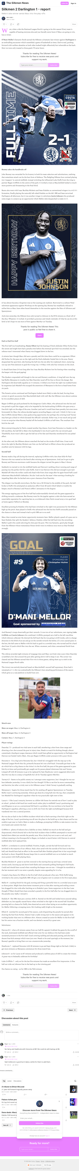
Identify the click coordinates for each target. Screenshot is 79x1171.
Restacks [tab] (15, 1025)
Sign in (73, 3)
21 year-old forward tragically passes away (17, 1089)
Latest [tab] (9, 1081)
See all (5, 1125)
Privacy (38, 1161)
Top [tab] (4, 1081)
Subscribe (64, 3)
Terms (42, 1161)
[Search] (75, 1081)
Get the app (47, 1165)
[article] (39, 1091)
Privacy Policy (55, 1130)
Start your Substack (35, 1165)
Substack (31, 1169)
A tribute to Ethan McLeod (13, 1087)
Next (71, 1010)
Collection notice (50, 1161)
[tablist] (10, 1025)
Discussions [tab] (17, 1081)
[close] (59, 1101)
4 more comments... (6, 1071)
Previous (9, 1010)
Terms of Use (49, 1128)
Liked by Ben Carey (12, 1046)
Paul (6, 1044)
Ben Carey (10, 17)
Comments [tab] (6, 1025)
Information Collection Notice (39, 1130)
